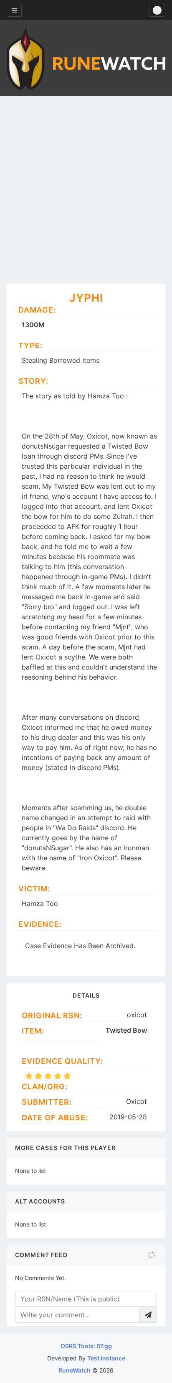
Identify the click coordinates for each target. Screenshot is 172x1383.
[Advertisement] (86, 186)
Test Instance (106, 1358)
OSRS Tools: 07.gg (86, 1346)
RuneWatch (74, 1370)
